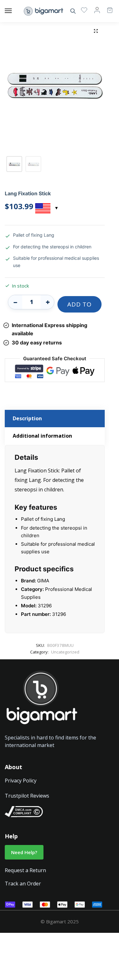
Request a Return (25, 870)
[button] (96, 31)
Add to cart (79, 306)
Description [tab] (27, 418)
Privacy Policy (20, 780)
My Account (97, 9)
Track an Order (23, 883)
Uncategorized (65, 652)
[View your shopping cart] (106, 7)
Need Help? (24, 852)
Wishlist (84, 9)
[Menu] (14, 11)
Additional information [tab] (42, 435)
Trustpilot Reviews (27, 795)
